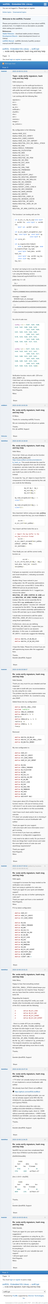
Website (4, 436)
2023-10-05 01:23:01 (20, 71)
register (18, 59)
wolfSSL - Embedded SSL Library (17, 4)
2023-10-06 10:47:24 (20, 1069)
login (11, 59)
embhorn (4, 405)
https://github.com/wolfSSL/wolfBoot (27, 1092)
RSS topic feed (10, 63)
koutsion (4, 71)
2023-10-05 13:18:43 (20, 441)
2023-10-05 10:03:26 (20, 405)
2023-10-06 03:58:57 (20, 669)
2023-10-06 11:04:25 (20, 1139)
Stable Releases (8, 34)
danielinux (4, 441)
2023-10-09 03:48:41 (20, 1217)
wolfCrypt (35, 49)
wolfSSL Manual (8, 41)
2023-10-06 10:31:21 (20, 970)
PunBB (15, 1296)
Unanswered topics (19, 12)
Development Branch (10, 36)
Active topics (7, 12)
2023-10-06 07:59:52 (20, 866)
